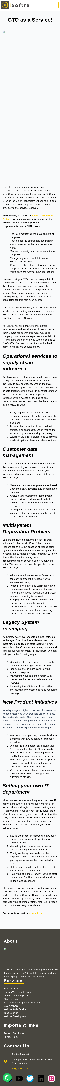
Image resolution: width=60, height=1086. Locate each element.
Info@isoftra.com (19, 1068)
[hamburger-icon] (55, 5)
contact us (35, 913)
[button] (7, 1077)
